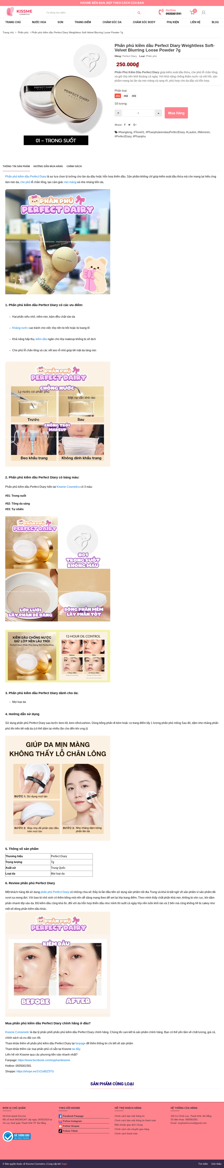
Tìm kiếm (203, 1164)
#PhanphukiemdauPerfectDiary (165, 132)
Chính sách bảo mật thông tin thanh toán (135, 1120)
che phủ (25, 182)
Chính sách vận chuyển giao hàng (132, 1129)
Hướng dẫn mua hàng (48, 166)
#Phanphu (139, 136)
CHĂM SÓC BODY (144, 22)
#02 (126, 96)
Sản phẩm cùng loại (112, 1083)
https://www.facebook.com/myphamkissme (44, 1060)
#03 (134, 96)
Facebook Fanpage (73, 1116)
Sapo (64, 1164)
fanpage (80, 1043)
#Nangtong (125, 132)
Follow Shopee (71, 1126)
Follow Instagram (72, 1121)
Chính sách (74, 166)
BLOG (215, 22)
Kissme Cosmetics (68, 486)
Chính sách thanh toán (126, 1133)
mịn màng (70, 182)
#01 (118, 96)
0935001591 (173, 13)
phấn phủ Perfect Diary (55, 891)
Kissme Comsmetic (17, 1032)
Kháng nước (20, 327)
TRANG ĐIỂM (83, 22)
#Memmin (204, 132)
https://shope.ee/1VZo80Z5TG (35, 1071)
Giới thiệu (216, 1164)
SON (60, 22)
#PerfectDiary (123, 136)
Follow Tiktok (70, 1131)
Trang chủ (13, 22)
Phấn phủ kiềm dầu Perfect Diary (26, 176)
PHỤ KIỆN (173, 22)
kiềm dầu (41, 339)
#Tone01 (139, 132)
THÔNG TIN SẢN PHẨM (16, 166)
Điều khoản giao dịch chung (129, 1125)
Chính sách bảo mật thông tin (130, 1116)
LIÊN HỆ (195, 22)
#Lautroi (191, 132)
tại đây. (76, 1048)
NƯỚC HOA (39, 22)
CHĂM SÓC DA (112, 22)
